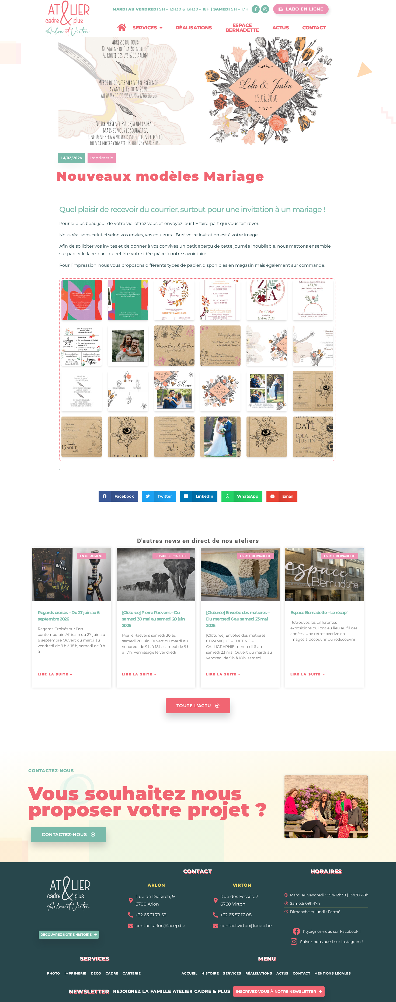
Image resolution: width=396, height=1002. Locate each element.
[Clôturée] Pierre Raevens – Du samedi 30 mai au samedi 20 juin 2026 (153, 619)
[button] (118, 496)
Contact (314, 28)
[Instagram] (265, 9)
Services (145, 28)
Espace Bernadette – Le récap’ (318, 612)
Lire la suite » (55, 674)
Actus (280, 28)
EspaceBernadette (242, 27)
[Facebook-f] (256, 9)
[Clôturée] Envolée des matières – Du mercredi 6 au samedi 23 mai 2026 (237, 619)
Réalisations (194, 28)
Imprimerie (101, 157)
